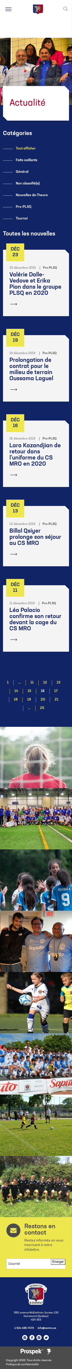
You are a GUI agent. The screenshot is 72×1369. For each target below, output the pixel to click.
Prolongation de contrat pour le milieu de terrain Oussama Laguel (31, 369)
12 (45, 682)
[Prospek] (32, 1352)
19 (29, 700)
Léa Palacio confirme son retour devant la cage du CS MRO (35, 619)
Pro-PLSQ (23, 207)
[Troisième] (49, 1352)
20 (43, 700)
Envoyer (58, 1261)
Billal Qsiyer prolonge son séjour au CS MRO (35, 537)
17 (56, 691)
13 (58, 682)
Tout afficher (26, 148)
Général (22, 172)
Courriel (14, 1264)
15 (29, 691)
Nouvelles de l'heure (32, 195)
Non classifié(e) (28, 183)
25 (42, 708)
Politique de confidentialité (22, 1364)
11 (32, 682)
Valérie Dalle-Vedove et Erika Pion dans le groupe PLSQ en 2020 (35, 284)
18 (16, 700)
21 (56, 700)
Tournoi (22, 218)
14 (16, 691)
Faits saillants (26, 160)
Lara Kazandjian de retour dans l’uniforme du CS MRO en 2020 (35, 455)
